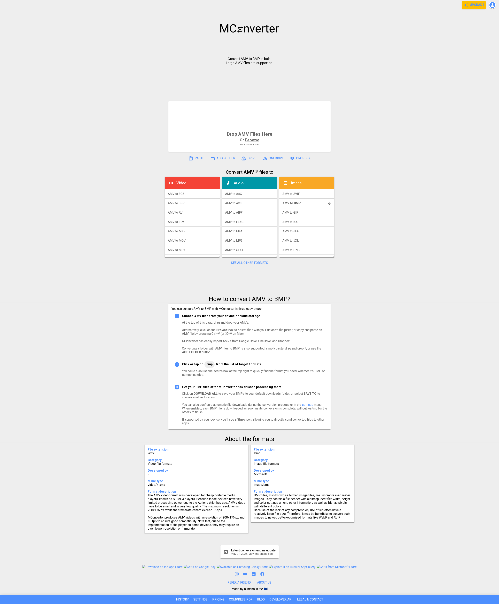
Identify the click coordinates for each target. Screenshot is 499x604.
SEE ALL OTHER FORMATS (249, 263)
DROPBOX (303, 158)
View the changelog (261, 553)
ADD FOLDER (225, 158)
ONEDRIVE (276, 158)
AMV (249, 172)
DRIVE (251, 158)
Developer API (280, 599)
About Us (264, 582)
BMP (209, 364)
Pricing (218, 599)
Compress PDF (240, 599)
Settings (200, 599)
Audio (239, 183)
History (182, 599)
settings (307, 405)
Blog (261, 599)
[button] (492, 5)
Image (296, 183)
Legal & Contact (310, 599)
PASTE (199, 158)
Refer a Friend (239, 582)
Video (181, 183)
